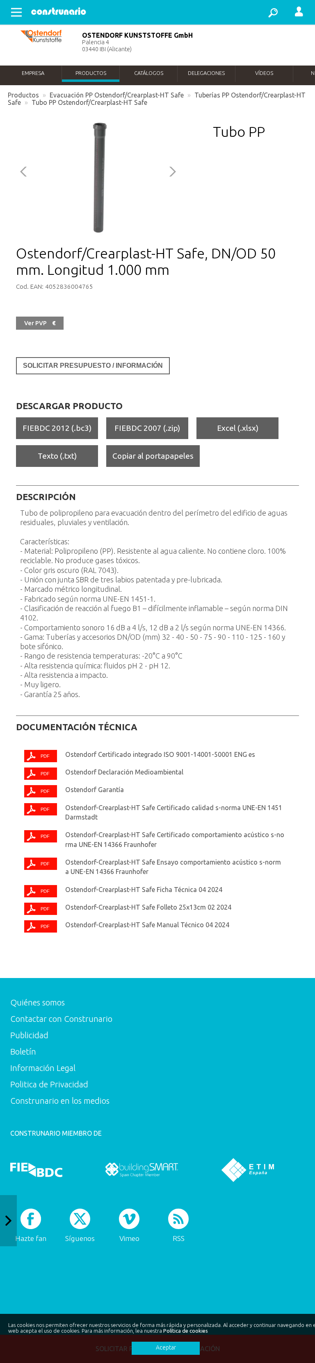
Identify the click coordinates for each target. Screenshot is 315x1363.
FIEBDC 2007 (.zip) (147, 427)
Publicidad (29, 1035)
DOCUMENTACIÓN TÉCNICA (76, 727)
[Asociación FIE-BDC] (36, 1169)
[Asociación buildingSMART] (141, 1169)
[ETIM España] (247, 1169)
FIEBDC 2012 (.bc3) (57, 427)
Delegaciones (206, 73)
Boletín (23, 1051)
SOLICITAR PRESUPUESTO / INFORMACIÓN (93, 365)
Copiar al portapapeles (153, 455)
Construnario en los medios (60, 1100)
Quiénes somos (37, 1002)
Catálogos (148, 73)
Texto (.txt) (57, 455)
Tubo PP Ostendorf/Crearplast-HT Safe (89, 102)
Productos (90, 73)
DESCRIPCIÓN (46, 497)
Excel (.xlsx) (237, 427)
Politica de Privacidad (49, 1084)
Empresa (33, 73)
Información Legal (42, 1068)
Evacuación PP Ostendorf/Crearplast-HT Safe (117, 95)
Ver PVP (39, 323)
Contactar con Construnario (61, 1018)
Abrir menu (16, 12)
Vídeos (264, 73)
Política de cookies (185, 1331)
